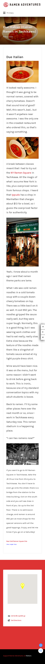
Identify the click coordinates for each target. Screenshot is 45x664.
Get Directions (16, 620)
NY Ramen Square (21, 172)
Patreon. (29, 656)
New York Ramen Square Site (16, 541)
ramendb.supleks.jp (18, 616)
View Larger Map (11, 544)
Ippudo (16, 194)
